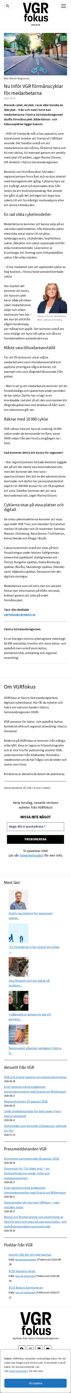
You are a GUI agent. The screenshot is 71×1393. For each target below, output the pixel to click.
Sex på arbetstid (25, 1276)
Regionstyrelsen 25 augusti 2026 (26, 1101)
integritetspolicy (18, 1371)
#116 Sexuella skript (22, 1271)
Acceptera (35, 1383)
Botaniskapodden (25, 1259)
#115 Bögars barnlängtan (26, 1287)
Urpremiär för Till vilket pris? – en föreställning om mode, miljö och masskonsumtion (27, 1173)
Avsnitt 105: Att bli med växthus (30, 1255)
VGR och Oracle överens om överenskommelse (35, 1077)
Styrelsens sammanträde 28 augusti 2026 (31, 1159)
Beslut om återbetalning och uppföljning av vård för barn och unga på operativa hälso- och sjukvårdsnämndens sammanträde (35, 1221)
